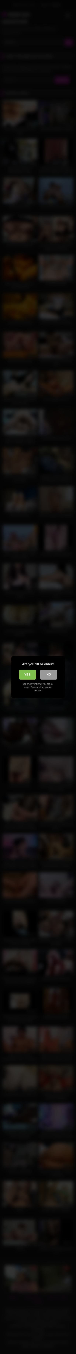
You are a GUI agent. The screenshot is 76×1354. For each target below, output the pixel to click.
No (48, 674)
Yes (27, 674)
